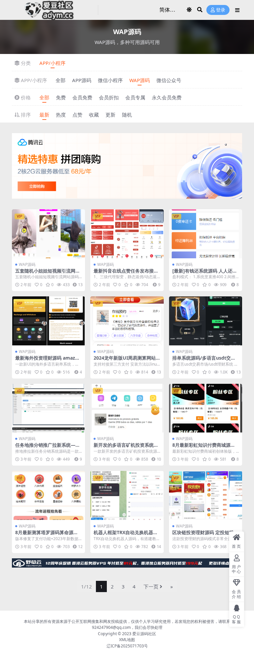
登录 (220, 10)
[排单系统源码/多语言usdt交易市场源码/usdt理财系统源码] (205, 320)
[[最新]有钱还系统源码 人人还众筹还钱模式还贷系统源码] (205, 233)
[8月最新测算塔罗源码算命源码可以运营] (48, 495)
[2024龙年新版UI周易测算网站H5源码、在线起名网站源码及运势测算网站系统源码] (126, 320)
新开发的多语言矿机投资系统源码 (126, 448)
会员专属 (135, 97)
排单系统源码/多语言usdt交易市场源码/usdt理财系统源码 (203, 361)
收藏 (94, 114)
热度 (61, 114)
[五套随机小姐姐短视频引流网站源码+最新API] (48, 233)
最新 (44, 114)
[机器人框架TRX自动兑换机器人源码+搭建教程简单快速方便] (126, 495)
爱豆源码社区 (144, 633)
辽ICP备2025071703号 (127, 646)
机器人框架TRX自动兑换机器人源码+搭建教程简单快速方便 (126, 535)
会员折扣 (109, 97)
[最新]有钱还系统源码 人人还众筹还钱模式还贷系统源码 (204, 273)
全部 (60, 80)
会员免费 (82, 97)
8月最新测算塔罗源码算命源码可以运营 (46, 535)
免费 (61, 97)
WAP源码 (139, 80)
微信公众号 (168, 80)
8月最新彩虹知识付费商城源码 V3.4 (203, 448)
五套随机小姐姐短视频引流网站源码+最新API (47, 273)
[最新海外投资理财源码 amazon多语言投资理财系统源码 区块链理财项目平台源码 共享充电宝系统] (48, 320)
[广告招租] (127, 565)
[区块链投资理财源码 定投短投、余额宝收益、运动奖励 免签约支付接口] (205, 495)
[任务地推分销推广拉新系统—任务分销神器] (48, 408)
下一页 (151, 586)
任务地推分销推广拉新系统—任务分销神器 (47, 448)
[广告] (127, 168)
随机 (127, 114)
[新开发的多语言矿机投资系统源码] (126, 408)
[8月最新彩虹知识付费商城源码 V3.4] (205, 408)
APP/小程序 (52, 63)
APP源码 (81, 80)
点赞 (77, 114)
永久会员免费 (167, 97)
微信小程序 (110, 80)
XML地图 (127, 639)
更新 (110, 114)
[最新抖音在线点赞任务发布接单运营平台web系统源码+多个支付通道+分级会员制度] (126, 233)
